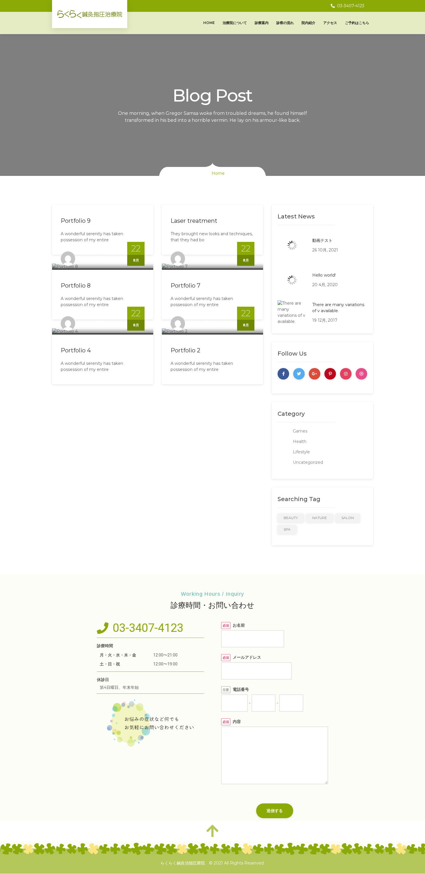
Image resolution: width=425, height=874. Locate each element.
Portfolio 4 (76, 350)
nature (319, 518)
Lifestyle (301, 452)
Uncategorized (308, 462)
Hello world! (324, 275)
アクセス (330, 23)
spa (287, 529)
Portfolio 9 (75, 220)
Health (299, 441)
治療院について (235, 23)
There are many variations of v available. (338, 307)
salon (347, 518)
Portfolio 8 (75, 285)
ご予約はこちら (357, 23)
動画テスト (322, 240)
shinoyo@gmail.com (99, 258)
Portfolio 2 (185, 350)
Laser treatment (194, 220)
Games (300, 431)
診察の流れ (285, 23)
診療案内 (262, 23)
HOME (209, 23)
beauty (291, 518)
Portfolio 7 (185, 285)
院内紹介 (308, 23)
